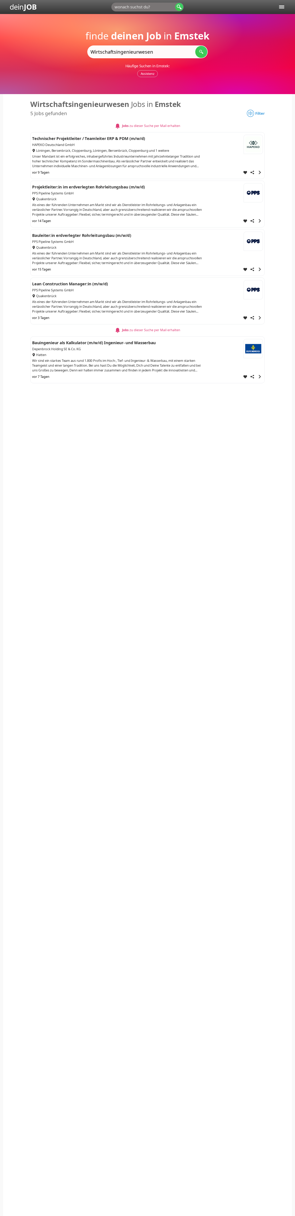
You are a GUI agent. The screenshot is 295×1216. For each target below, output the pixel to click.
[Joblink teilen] (252, 172)
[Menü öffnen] (281, 7)
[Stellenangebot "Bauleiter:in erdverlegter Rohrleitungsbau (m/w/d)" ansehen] (259, 269)
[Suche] (179, 7)
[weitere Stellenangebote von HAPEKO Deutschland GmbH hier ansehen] (253, 144)
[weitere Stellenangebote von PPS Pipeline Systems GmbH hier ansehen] (253, 193)
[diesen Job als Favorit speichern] (245, 172)
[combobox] (147, 7)
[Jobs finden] (201, 52)
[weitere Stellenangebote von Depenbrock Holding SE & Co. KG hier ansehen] (253, 349)
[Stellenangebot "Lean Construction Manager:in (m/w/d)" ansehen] (259, 318)
